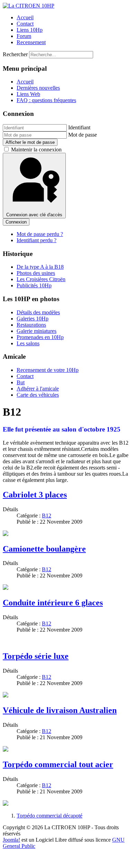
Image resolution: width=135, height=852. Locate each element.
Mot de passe (82, 135)
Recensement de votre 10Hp (48, 370)
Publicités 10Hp (34, 285)
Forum (24, 36)
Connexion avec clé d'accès (34, 214)
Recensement (31, 42)
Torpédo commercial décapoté (49, 816)
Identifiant (79, 127)
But (21, 382)
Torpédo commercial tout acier (58, 764)
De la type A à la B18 (40, 267)
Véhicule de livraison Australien (60, 710)
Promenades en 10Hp (40, 337)
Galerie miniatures (36, 331)
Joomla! (11, 840)
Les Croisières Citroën (41, 279)
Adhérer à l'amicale (38, 389)
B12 (46, 515)
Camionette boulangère (44, 548)
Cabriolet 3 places (35, 494)
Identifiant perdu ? (36, 240)
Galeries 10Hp (32, 318)
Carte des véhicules (38, 395)
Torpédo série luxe (36, 656)
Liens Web (28, 94)
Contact (25, 24)
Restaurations (31, 325)
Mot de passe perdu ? (40, 234)
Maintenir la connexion (36, 149)
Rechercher (15, 54)
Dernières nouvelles (38, 88)
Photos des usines (36, 273)
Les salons (28, 343)
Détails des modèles (38, 312)
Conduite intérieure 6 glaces (53, 602)
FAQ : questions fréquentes (46, 100)
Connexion (16, 222)
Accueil (25, 17)
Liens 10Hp (30, 30)
